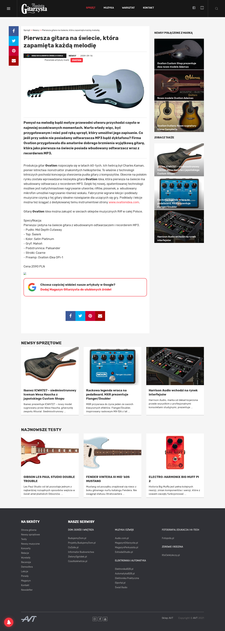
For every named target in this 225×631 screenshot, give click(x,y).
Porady (25, 576)
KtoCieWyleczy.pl (171, 555)
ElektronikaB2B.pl (124, 569)
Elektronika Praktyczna (127, 578)
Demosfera (27, 566)
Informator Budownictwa (81, 552)
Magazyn (26, 580)
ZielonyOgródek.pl (77, 556)
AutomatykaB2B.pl (125, 573)
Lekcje (24, 571)
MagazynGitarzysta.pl (126, 542)
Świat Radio (121, 587)
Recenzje (26, 562)
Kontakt (148, 8)
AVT (195, 618)
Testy (24, 539)
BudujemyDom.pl (77, 538)
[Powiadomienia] (8, 622)
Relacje (25, 553)
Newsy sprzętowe (30, 534)
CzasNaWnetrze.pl (77, 561)
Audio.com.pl (122, 538)
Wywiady (25, 557)
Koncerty (26, 548)
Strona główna (28, 530)
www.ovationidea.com (124, 202)
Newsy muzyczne (30, 543)
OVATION (76, 60)
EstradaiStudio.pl (124, 552)
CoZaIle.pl (73, 547)
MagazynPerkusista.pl (126, 547)
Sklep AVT (167, 618)
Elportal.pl (120, 582)
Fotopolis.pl (168, 538)
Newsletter (27, 590)
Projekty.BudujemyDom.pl (82, 542)
